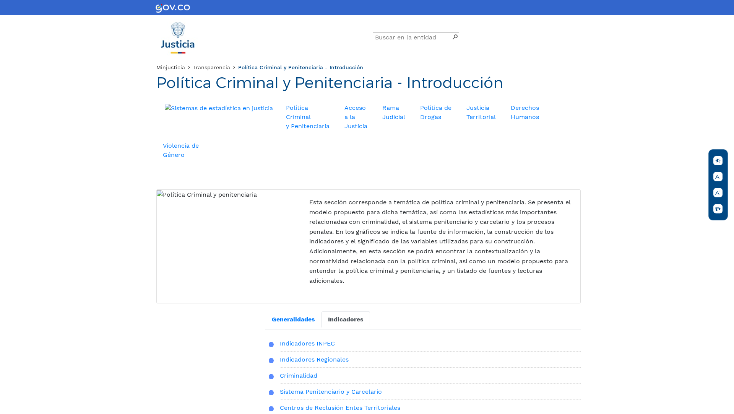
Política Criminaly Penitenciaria (308, 117)
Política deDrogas (435, 112)
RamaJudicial (393, 112)
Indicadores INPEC (307, 343)
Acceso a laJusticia (355, 117)
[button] (455, 36)
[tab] (293, 319)
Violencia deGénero (181, 150)
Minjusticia (170, 67)
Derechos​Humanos (525, 112)
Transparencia (211, 67)
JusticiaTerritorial (481, 112)
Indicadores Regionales (314, 359)
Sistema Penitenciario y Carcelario (331, 391)
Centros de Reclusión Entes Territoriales (340, 407)
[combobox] (413, 37)
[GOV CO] (172, 7)
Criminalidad (298, 375)
